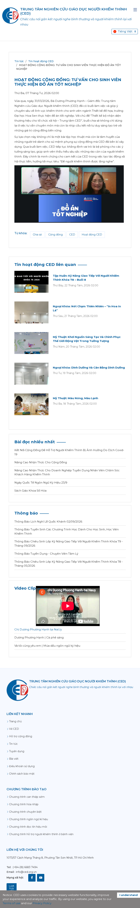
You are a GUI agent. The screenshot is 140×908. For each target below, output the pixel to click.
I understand (128, 895)
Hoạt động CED (92, 234)
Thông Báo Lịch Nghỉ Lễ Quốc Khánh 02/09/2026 (48, 521)
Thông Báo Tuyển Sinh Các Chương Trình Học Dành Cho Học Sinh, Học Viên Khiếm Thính (66, 531)
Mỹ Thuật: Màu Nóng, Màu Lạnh (75, 398)
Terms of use (11, 903)
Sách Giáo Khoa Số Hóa (30, 490)
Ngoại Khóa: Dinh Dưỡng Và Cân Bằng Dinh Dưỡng (89, 367)
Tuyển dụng (16, 751)
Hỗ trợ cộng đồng (20, 736)
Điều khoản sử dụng (22, 766)
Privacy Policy (42, 903)
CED (72, 234)
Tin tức (19, 61)
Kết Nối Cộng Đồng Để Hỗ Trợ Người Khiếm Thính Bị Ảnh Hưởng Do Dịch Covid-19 (69, 452)
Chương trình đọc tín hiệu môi (28, 826)
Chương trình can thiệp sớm (27, 796)
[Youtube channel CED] (40, 878)
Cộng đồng (55, 234)
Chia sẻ (37, 234)
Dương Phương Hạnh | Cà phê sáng (39, 637)
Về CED (14, 728)
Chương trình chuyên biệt (25, 811)
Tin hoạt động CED (41, 61)
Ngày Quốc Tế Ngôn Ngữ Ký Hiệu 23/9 (40, 482)
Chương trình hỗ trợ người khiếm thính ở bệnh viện (41, 834)
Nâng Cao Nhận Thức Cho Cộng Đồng (40, 462)
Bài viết (13, 758)
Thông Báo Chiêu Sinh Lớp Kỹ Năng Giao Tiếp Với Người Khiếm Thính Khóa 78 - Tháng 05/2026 (68, 564)
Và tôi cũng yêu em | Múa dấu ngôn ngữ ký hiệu (47, 645)
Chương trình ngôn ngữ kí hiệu (28, 819)
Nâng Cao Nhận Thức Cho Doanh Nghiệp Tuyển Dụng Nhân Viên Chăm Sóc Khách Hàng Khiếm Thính (67, 472)
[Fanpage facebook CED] (32, 878)
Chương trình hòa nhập (23, 804)
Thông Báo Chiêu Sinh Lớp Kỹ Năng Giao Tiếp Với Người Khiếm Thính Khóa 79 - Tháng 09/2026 (68, 543)
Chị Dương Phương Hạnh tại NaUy (38, 629)
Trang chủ (15, 721)
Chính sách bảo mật (21, 773)
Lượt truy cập (11, 888)
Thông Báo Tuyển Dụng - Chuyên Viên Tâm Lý (46, 553)
